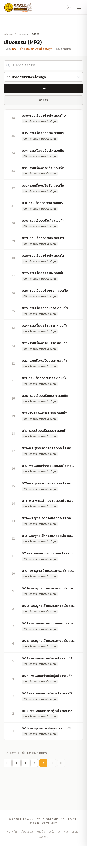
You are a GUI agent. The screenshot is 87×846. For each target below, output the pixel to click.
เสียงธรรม (26, 831)
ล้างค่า (43, 100)
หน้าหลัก (8, 34)
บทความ (63, 831)
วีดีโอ (51, 831)
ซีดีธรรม (43, 837)
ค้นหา (43, 88)
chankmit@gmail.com (43, 823)
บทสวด (75, 831)
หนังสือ (40, 831)
